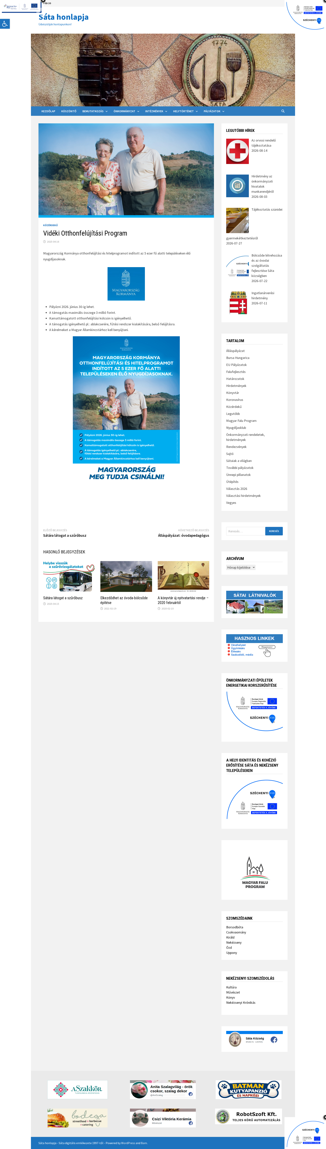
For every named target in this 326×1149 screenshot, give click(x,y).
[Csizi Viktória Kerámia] (163, 1118)
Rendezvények (236, 447)
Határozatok (235, 379)
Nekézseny (233, 942)
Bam (144, 1143)
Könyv (230, 997)
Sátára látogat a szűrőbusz (63, 598)
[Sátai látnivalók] (254, 602)
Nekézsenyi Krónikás (240, 1002)
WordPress (128, 1143)
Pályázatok (212, 111)
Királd (230, 937)
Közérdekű (50, 225)
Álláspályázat (235, 351)
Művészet (233, 992)
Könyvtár (232, 392)
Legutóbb (233, 413)
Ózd (229, 947)
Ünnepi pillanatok (238, 474)
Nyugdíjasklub (236, 427)
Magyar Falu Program (241, 420)
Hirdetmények (236, 386)
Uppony (231, 952)
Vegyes (231, 502)
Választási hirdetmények (243, 495)
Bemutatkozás (93, 111)
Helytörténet (183, 111)
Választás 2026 (236, 488)
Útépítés (232, 481)
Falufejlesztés (236, 372)
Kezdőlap (48, 111)
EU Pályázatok (236, 365)
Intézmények (154, 111)
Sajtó (230, 454)
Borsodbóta (234, 927)
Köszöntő (68, 111)
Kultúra (231, 987)
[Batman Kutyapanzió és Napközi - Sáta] (249, 1089)
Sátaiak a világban (239, 461)
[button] (5, 24)
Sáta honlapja (63, 17)
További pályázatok (240, 467)
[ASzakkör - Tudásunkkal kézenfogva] (77, 1089)
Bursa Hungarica (237, 358)
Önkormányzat (124, 111)
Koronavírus (234, 399)
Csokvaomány (236, 932)
